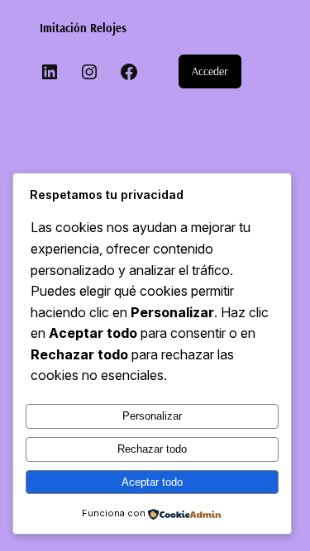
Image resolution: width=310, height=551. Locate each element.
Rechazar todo (152, 449)
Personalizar (152, 416)
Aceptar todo (152, 482)
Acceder (210, 71)
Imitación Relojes (83, 28)
